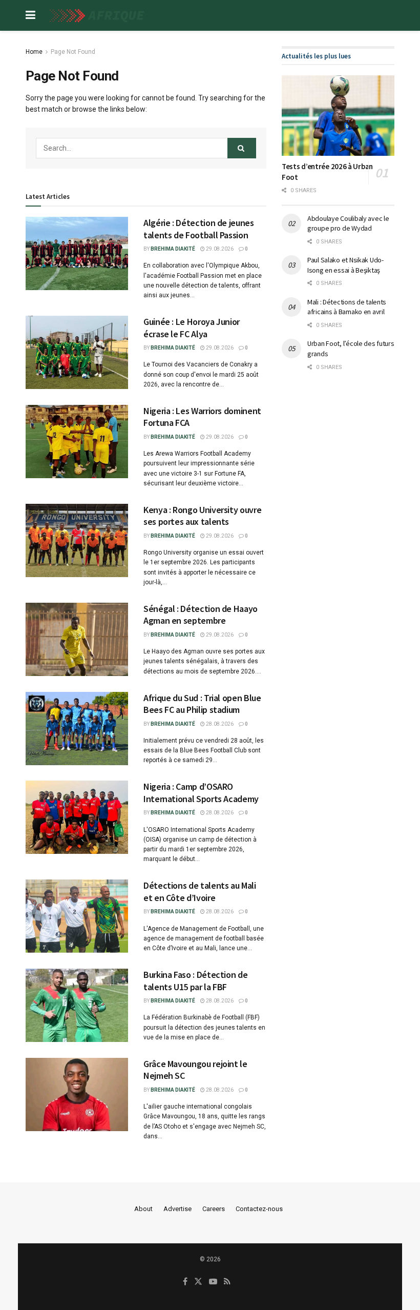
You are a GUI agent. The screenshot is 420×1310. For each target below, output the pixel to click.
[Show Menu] (30, 15)
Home (34, 51)
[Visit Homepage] (95, 16)
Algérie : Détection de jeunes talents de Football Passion (198, 228)
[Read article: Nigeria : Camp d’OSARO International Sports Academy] (77, 817)
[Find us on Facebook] (185, 1282)
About (143, 1209)
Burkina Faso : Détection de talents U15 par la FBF (195, 980)
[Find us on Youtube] (213, 1282)
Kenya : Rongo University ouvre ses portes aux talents (202, 515)
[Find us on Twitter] (198, 1282)
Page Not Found (73, 51)
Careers (213, 1209)
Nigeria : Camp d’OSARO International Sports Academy (201, 792)
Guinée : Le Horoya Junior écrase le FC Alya (191, 327)
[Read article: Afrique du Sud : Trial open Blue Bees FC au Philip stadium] (77, 728)
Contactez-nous (259, 1209)
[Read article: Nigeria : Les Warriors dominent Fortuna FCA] (77, 441)
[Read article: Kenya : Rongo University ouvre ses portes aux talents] (77, 540)
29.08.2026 (219, 249)
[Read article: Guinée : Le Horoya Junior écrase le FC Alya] (77, 352)
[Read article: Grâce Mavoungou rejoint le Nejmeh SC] (77, 1094)
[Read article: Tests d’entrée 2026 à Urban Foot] (338, 115)
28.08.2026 (219, 724)
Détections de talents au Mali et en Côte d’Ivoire (199, 891)
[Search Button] (241, 148)
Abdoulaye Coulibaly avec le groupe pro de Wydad (348, 223)
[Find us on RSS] (227, 1282)
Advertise (177, 1209)
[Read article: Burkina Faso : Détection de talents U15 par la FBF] (77, 1005)
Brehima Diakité (173, 249)
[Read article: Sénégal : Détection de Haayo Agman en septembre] (77, 639)
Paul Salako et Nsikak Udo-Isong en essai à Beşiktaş (345, 265)
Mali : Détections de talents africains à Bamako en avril (346, 307)
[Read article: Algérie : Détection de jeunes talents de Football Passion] (77, 253)
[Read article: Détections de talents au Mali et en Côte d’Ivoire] (77, 916)
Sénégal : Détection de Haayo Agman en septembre (200, 614)
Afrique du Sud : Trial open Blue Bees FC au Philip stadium (202, 703)
